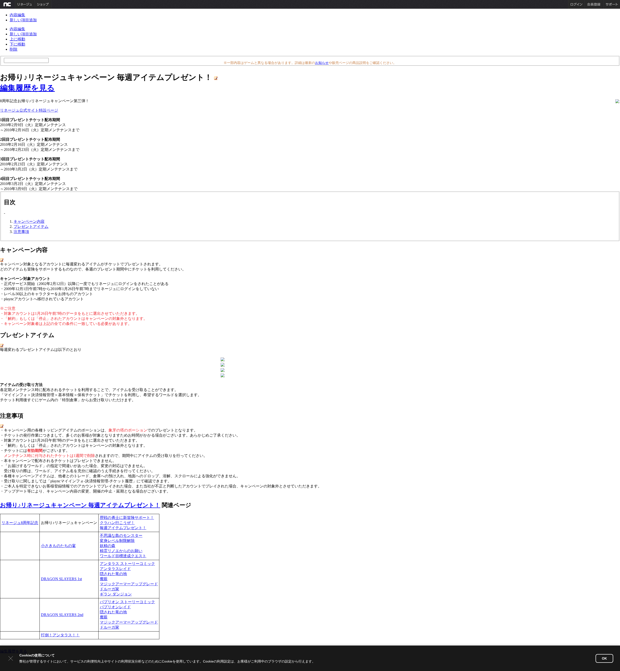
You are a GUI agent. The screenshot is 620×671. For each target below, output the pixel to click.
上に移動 (17, 39)
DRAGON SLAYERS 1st (61, 579)
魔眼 (104, 579)
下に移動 (17, 44)
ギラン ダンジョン (116, 594)
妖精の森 (107, 546)
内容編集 (17, 15)
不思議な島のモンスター (121, 535)
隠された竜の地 (113, 574)
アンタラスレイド (115, 569)
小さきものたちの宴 (58, 546)
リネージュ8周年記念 (19, 523)
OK (604, 658)
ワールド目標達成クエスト (123, 556)
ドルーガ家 (109, 589)
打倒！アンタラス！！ (60, 635)
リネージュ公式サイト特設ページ (29, 110)
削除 (13, 49)
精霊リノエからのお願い (121, 551)
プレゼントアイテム (31, 226)
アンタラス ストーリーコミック (127, 564)
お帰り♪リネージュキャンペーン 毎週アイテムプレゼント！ (80, 505)
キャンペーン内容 (29, 221)
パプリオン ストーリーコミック (127, 602)
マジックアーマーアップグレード (129, 584)
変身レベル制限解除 (117, 541)
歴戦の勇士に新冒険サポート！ (127, 518)
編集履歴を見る (27, 88)
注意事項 (21, 232)
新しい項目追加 (23, 20)
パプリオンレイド (115, 607)
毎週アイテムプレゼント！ (123, 528)
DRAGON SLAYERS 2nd (62, 615)
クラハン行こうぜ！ (117, 523)
